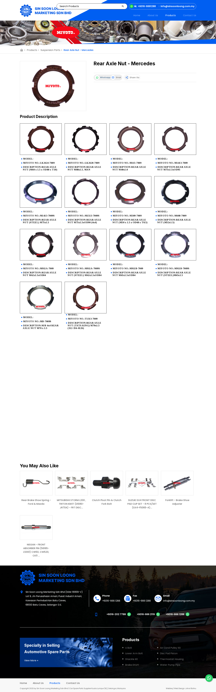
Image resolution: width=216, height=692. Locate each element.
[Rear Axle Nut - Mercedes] (53, 86)
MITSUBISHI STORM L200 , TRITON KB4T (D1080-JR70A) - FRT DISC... (71, 503)
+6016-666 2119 (146, 614)
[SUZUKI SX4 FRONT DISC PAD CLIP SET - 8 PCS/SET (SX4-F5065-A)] (142, 483)
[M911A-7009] (41, 259)
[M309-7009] (130, 207)
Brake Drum (132, 665)
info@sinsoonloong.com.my (179, 600)
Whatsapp (104, 77)
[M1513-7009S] (86, 207)
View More (31, 660)
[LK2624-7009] (41, 154)
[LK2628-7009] (86, 154)
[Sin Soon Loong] (45, 10)
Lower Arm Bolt (134, 653)
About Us (153, 15)
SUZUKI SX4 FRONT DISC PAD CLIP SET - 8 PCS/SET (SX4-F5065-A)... (142, 503)
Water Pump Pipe (170, 665)
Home (136, 15)
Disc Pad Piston (169, 653)
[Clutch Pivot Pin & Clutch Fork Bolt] (107, 483)
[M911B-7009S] (175, 259)
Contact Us (189, 15)
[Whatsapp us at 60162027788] (129, 615)
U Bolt (128, 648)
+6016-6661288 (147, 6)
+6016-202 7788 (116, 614)
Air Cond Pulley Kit (170, 648)
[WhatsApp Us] (209, 678)
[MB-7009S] (41, 312)
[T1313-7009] (86, 312)
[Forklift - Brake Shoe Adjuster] (177, 483)
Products (170, 15)
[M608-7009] (175, 207)
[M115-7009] (130, 154)
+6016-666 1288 (111, 600)
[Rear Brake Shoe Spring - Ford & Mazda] (36, 483)
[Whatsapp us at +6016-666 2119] (158, 615)
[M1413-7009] (175, 154)
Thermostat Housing (172, 659)
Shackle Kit (131, 659)
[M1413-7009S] (41, 207)
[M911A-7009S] (86, 259)
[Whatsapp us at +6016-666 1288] (187, 615)
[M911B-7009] (130, 259)
